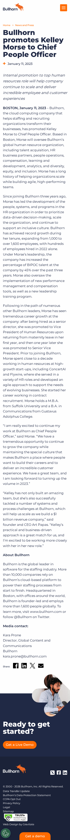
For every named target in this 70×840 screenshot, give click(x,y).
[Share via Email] (41, 666)
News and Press (24, 25)
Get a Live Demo (20, 745)
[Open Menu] (63, 7)
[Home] (13, 10)
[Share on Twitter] (32, 666)
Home (6, 25)
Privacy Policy (11, 803)
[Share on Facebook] (15, 666)
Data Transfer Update (16, 791)
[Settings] (5, 833)
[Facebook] (59, 772)
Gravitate (28, 824)
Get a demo (35, 836)
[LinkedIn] (65, 772)
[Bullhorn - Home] (14, 769)
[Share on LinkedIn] (24, 666)
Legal (6, 807)
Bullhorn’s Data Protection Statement (27, 795)
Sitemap (8, 811)
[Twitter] (52, 772)
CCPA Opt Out (12, 799)
